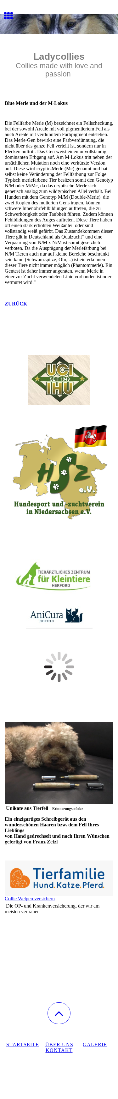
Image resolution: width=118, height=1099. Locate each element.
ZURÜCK (16, 303)
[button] (59, 1013)
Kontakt (59, 1050)
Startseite (22, 1044)
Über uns (59, 1044)
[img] (59, 23)
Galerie (95, 1044)
